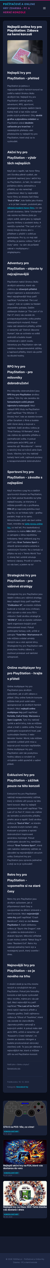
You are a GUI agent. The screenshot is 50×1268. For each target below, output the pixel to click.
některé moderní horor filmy (20, 207)
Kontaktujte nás (13, 1068)
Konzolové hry (22, 1087)
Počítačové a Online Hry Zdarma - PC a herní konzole (19, 8)
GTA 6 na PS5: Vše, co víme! (18, 1127)
